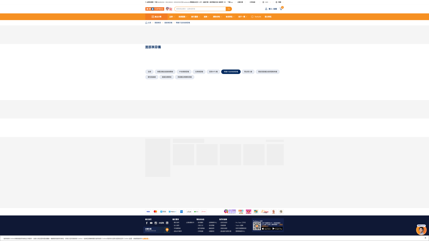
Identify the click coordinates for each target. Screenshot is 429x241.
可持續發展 (177, 228)
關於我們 (176, 222)
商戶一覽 (241, 17)
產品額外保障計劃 (226, 231)
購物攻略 (216, 17)
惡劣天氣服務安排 (241, 228)
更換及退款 (224, 228)
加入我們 (176, 225)
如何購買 (200, 222)
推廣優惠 (182, 17)
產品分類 (158, 17)
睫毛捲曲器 (152, 77)
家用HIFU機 (213, 72)
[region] (214, 238)
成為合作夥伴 (178, 231)
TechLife (258, 17)
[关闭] (425, 237)
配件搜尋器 (201, 228)
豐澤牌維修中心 (240, 231)
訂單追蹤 (252, 2)
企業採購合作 (190, 222)
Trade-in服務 (239, 225)
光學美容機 (199, 72)
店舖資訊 (211, 231)
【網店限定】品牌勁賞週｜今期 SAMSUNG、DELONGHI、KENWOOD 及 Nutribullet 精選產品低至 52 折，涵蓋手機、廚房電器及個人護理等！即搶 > (180, 2)
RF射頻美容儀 (184, 72)
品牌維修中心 (213, 222)
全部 (149, 72)
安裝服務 (223, 225)
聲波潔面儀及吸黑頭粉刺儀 (267, 72)
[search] (229, 9)
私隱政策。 (146, 239)
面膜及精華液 (166, 77)
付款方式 (200, 225)
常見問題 (211, 225)
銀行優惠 (194, 17)
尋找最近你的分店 (150, 231)
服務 (205, 17)
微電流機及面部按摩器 (165, 72)
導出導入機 (248, 72)
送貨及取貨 (224, 222)
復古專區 (268, 17)
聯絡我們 (211, 228)
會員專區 (229, 17)
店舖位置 (240, 2)
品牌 (171, 17)
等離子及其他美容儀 (231, 72)
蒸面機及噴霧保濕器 (185, 77)
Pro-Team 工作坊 (241, 222)
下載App (230, 2)
